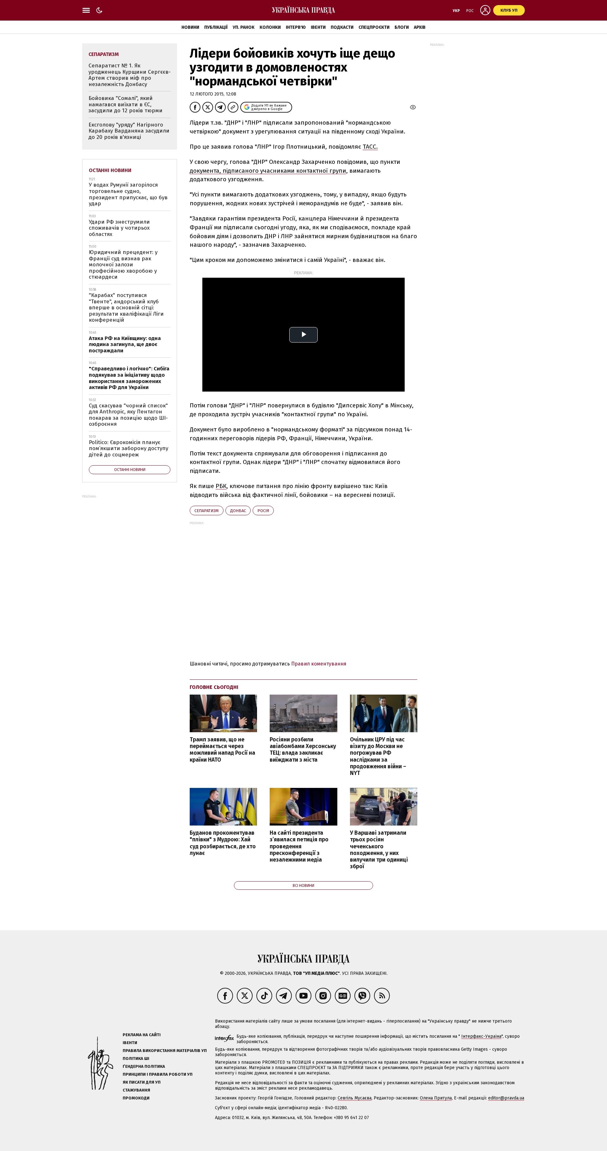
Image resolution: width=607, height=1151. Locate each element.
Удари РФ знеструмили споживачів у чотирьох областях (119, 228)
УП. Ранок (243, 27)
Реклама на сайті (142, 1034)
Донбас (238, 510)
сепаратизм (206, 510)
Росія (263, 510)
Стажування (136, 1090)
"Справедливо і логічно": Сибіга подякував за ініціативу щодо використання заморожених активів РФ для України (129, 378)
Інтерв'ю (296, 27)
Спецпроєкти (374, 27)
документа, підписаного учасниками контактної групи (268, 170)
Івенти (318, 27)
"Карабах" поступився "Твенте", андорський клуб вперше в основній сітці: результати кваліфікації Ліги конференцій (126, 307)
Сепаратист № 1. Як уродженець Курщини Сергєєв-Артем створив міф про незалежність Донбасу (130, 75)
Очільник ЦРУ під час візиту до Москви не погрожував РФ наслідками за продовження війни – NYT (378, 756)
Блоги (402, 27)
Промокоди (136, 1098)
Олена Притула (436, 1098)
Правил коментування (318, 664)
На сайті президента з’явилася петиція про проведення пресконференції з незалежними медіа (299, 846)
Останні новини (110, 170)
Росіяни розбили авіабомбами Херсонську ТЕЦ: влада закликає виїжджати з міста (303, 749)
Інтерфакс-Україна (481, 1036)
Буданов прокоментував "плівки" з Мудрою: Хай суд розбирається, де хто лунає (223, 843)
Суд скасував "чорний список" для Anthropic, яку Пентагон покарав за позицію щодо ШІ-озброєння (128, 415)
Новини (190, 27)
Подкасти (342, 27)
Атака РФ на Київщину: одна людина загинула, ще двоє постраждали (125, 344)
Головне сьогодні (214, 687)
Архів (420, 27)
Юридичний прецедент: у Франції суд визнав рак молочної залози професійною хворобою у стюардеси (123, 264)
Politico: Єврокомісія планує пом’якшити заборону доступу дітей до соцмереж (128, 448)
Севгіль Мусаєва (354, 1098)
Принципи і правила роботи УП (158, 1074)
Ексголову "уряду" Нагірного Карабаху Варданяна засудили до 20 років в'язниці (129, 130)
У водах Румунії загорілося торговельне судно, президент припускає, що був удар (128, 194)
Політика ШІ (136, 1058)
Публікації (216, 27)
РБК (221, 486)
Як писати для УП (142, 1082)
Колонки (270, 27)
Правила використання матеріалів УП (165, 1050)
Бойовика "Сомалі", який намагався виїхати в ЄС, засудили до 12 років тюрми (125, 104)
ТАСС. (370, 146)
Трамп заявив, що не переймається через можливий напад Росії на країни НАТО (222, 749)
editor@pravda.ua (506, 1098)
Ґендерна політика (144, 1066)
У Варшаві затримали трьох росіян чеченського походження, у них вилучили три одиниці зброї (379, 850)
